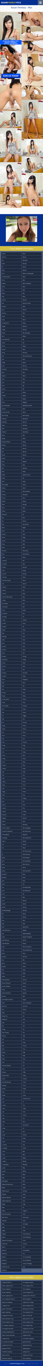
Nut (24, 607)
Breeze (4, 550)
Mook (24, 376)
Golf (3, 795)
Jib (3, 913)
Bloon (3, 511)
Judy (3, 937)
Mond (24, 362)
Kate (3, 1012)
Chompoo (5, 607)
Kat (3, 1009)
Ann (3, 336)
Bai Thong (5, 415)
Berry (3, 498)
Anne (3, 346)
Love (3, 1154)
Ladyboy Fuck (6, 1305)
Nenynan (25, 494)
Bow (3, 547)
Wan (24, 1154)
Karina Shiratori (6, 993)
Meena (4, 1250)
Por (24, 801)
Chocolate (5, 603)
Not (24, 590)
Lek (3, 1111)
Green (4, 808)
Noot (24, 587)
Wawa (24, 1158)
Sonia (24, 986)
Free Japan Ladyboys (8, 1325)
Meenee (4, 1253)
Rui (23, 884)
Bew (3, 504)
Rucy (24, 880)
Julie (3, 946)
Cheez (4, 590)
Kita (3, 1055)
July (3, 950)
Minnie (25, 310)
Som (24, 976)
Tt (23, 1102)
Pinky (24, 752)
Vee (24, 1131)
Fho (3, 739)
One (24, 636)
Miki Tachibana (27, 283)
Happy (4, 818)
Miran (24, 319)
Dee (3, 643)
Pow (24, 805)
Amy (3, 319)
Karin (3, 989)
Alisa (3, 293)
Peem (24, 712)
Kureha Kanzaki (6, 1082)
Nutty (24, 610)
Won (24, 1181)
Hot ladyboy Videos (28, 1282)
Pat (23, 686)
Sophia (24, 993)
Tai (23, 1016)
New (24, 508)
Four (3, 762)
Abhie (3, 253)
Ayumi (4, 409)
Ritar (24, 874)
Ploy (24, 765)
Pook (24, 788)
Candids (4, 564)
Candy (4, 567)
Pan (24, 669)
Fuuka (4, 765)
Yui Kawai (25, 1224)
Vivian (24, 1148)
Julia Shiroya (5, 940)
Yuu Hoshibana (27, 1260)
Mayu (3, 1237)
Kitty (3, 1059)
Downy (4, 673)
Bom (3, 531)
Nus (24, 603)
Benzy (4, 494)
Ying (24, 1204)
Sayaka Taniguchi (27, 937)
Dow (3, 669)
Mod (24, 349)
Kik (3, 1042)
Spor (24, 996)
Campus (4, 560)
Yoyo (24, 1220)
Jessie (3, 904)
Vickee (24, 1135)
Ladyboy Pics (26, 1351)
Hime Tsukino (6, 828)
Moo (24, 372)
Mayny (4, 1234)
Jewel (3, 907)
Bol (3, 524)
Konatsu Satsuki (6, 1065)
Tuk (24, 1105)
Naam (24, 392)
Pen (24, 719)
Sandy (24, 917)
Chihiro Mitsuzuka (7, 597)
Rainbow (25, 824)
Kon (3, 1062)
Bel (3, 468)
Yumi (24, 1240)
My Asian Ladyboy (7, 1358)
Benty (3, 488)
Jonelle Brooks (6, 930)
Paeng (24, 656)
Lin (3, 1125)
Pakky (24, 659)
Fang (3, 725)
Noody (24, 574)
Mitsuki (25, 329)
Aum (3, 402)
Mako (3, 1187)
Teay (24, 1042)
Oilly (24, 630)
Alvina (4, 300)
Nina (24, 534)
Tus (24, 1118)
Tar (24, 1029)
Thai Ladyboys (27, 1289)
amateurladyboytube (8, 1332)
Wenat (24, 1161)
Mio (24, 316)
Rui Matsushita (27, 887)
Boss (3, 544)
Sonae (24, 983)
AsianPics (11, 2)
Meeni (4, 1257)
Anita (3, 333)
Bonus (4, 534)
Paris (24, 682)
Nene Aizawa (26, 491)
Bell (3, 471)
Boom (4, 541)
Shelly (24, 943)
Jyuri (3, 963)
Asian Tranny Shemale (8, 1335)
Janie (3, 867)
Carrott (4, 574)
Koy (3, 1069)
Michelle (25, 260)
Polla (24, 772)
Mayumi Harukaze (7, 1240)
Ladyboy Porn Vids (7, 1315)
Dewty (4, 656)
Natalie (25, 461)
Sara (24, 920)
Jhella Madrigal (6, 910)
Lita (3, 1138)
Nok (24, 564)
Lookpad (4, 1148)
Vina (24, 1141)
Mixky (24, 336)
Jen (3, 887)
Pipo (24, 755)
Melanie (4, 1270)
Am (3, 303)
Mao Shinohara (6, 1214)
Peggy (24, 715)
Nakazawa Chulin (27, 405)
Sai (23, 894)
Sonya (24, 989)
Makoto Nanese (6, 1201)
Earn (3, 679)
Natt (24, 465)
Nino (24, 541)
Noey (24, 557)
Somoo (25, 979)
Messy (24, 257)
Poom (24, 791)
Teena (24, 1045)
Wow (24, 1184)
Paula (24, 696)
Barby (3, 445)
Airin (3, 280)
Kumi (3, 1078)
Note (24, 593)
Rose (24, 877)
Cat (3, 583)
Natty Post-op (26, 475)
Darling (4, 636)
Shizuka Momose (27, 950)
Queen (25, 818)
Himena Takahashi (7, 831)
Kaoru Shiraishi (6, 983)
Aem (3, 263)
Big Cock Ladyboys (7, 1302)
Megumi (4, 1263)
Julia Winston (5, 943)
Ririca (24, 867)
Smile (24, 963)
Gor (3, 798)
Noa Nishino (26, 554)
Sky (24, 960)
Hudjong (4, 838)
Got (3, 801)
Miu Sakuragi (26, 333)
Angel (3, 326)
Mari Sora (5, 1217)
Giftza (4, 781)
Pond (24, 778)
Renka (24, 841)
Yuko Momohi (26, 1234)
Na (23, 389)
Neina (24, 484)
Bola (3, 527)
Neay (24, 481)
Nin (24, 531)
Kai (3, 970)
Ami (3, 310)
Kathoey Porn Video (28, 1309)
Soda (24, 970)
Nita (24, 544)
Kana (3, 976)
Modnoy (25, 352)
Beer (3, 465)
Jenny (3, 897)
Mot (24, 382)
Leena (4, 1105)
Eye (3, 712)
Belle (3, 478)
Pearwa (25, 706)
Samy (24, 913)
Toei (24, 1069)
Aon (3, 372)
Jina (3, 920)
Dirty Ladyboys (27, 1358)
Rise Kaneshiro (27, 871)
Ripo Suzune (26, 864)
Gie (3, 775)
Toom (24, 1082)
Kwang (4, 1085)
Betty (3, 501)
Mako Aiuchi (5, 1191)
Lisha (3, 1135)
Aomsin (4, 369)
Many (3, 1211)
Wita (24, 1178)
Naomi (24, 448)
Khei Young (5, 1032)
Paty (24, 692)
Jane (3, 864)
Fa (2, 715)
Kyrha (3, 1088)
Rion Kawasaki (26, 861)
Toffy (24, 1072)
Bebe (3, 458)
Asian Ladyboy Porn (7, 1285)
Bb (3, 451)
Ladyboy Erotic (27, 1335)
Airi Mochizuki (6, 277)
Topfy (24, 1088)
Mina (24, 296)
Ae (3, 260)
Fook (3, 755)
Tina (24, 1059)
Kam (3, 973)
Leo (3, 1115)
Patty (24, 689)
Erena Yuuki (5, 699)
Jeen (3, 884)
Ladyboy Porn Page (28, 1302)
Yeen (24, 1197)
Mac (3, 1174)
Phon (24, 732)
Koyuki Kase (5, 1075)
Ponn (24, 781)
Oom (24, 643)
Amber (4, 306)
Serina (24, 940)
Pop (24, 795)
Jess (3, 900)
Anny (3, 352)
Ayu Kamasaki (6, 405)
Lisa (3, 1131)
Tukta (24, 1108)
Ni (23, 514)
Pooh (24, 785)
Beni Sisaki (5, 484)
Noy (24, 597)
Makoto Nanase (6, 1197)
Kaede (4, 966)
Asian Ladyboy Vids (28, 1322)
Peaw (24, 709)
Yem (24, 1201)
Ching (3, 600)
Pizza (24, 758)
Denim (4, 646)
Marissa (4, 1220)
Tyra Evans (26, 1125)
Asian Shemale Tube (8, 1318)
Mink (24, 306)
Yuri (24, 1247)
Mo (23, 343)
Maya (3, 1230)
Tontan (25, 1078)
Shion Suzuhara (27, 946)
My (23, 385)
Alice (3, 286)
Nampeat (25, 418)
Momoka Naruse (27, 356)
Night (24, 527)
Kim (3, 1049)
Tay (24, 1039)
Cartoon (4, 577)
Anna (3, 343)
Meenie (4, 1260)
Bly (3, 517)
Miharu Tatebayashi (28, 273)
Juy (3, 960)
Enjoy (3, 696)
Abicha (4, 257)
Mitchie (25, 326)
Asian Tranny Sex (27, 1315)
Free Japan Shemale (7, 1328)
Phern (24, 729)
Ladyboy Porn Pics (7, 1345)
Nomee (25, 567)
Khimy (4, 1036)
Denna (4, 649)
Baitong (4, 422)
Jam (3, 861)
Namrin (25, 422)
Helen (4, 824)
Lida (3, 1118)
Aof (3, 359)
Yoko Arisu (26, 1217)
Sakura (24, 900)
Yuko (24, 1230)
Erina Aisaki (5, 706)
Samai (24, 904)
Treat (24, 1095)
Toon (24, 1085)
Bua (3, 554)
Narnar (25, 451)
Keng (3, 1029)
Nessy (24, 501)
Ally (3, 296)
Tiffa (24, 1052)
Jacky (3, 857)
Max (3, 1224)
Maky (3, 1204)
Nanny (24, 445)
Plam (24, 762)
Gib (3, 772)
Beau (3, 455)
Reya (24, 847)
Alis (3, 290)
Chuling (4, 616)
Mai (3, 1178)
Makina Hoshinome (7, 1184)
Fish (3, 748)
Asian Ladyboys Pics (28, 1305)
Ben (3, 481)
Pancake (25, 673)
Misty (24, 323)
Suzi (24, 1012)
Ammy (4, 313)
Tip (23, 1062)
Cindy (3, 620)
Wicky (24, 1171)
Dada (3, 630)
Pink (24, 748)
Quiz (24, 821)
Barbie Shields (6, 442)
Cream (4, 623)
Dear (3, 640)
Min (24, 293)
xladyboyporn (26, 1348)
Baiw (3, 425)
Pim (24, 739)
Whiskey (25, 1164)
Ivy (3, 847)
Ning (24, 537)
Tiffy (24, 1055)
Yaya (24, 1194)
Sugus (24, 999)
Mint (24, 313)
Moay (24, 346)
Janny (3, 871)
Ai (2, 267)
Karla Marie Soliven (7, 999)
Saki (24, 897)
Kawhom (4, 1019)
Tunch (24, 1115)
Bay (3, 448)
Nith (24, 547)
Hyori (3, 841)
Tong (24, 1075)
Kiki (3, 1045)
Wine (24, 1174)
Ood (24, 640)
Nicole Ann (26, 524)
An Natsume (5, 323)
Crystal (4, 626)
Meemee (4, 1244)
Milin (24, 286)
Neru (24, 498)
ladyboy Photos (6, 1348)
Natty (24, 471)
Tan (24, 1022)
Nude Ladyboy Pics (7, 1295)
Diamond (4, 659)
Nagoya (25, 402)
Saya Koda (25, 927)
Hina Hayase (5, 834)
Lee (3, 1102)
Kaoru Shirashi (6, 986)
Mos (24, 379)
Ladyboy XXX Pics (7, 1282)
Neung (24, 504)
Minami (25, 300)
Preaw (24, 811)
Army (3, 389)
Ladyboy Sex (5, 1338)
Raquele (25, 834)
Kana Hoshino (6, 979)
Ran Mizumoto (27, 831)
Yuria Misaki (26, 1250)
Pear (24, 702)
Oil (23, 626)
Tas (24, 1032)
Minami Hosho (27, 303)
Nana (24, 438)
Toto (24, 1092)
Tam (24, 1019)
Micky (24, 267)
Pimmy (25, 742)
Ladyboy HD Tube (28, 1355)
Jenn (3, 894)
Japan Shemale (27, 1342)
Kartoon (4, 1006)
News (24, 511)
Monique (25, 369)
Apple (3, 376)
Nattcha (25, 468)
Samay (24, 907)
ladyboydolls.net (27, 1345)
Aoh (3, 366)
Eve (3, 709)
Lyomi (4, 1171)
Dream (4, 676)
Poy (24, 808)
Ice (3, 844)
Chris (3, 610)
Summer (25, 1006)
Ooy (24, 646)
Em (3, 689)
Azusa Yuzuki (5, 412)
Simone (25, 956)
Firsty (3, 745)
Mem (24, 253)
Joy (3, 933)
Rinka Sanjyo (26, 857)
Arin (3, 379)
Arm (3, 385)
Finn (3, 742)
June (3, 953)
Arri (3, 392)
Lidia (3, 1121)
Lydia (3, 1168)
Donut (4, 666)
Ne (23, 478)
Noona (24, 583)
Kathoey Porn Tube (28, 1318)
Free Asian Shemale (7, 1342)
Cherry (4, 593)
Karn (3, 1003)
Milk (24, 290)
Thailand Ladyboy (7, 1351)
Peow (24, 725)
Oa (23, 616)
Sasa (24, 923)
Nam (24, 409)
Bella (3, 475)
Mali (3, 1207)
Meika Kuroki (5, 1267)
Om (24, 633)
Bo (3, 521)
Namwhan (25, 432)
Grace (4, 805)
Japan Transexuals (7, 1309)
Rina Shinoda (26, 854)
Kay (3, 1022)
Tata (24, 1036)
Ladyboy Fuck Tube (28, 1328)
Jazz (3, 880)
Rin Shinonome (27, 851)
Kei (3, 1026)
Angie (3, 329)
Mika (24, 277)
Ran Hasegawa (27, 828)
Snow (24, 966)
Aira (3, 273)
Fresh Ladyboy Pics (28, 1292)
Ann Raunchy (5, 339)
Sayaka (24, 930)
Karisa (4, 996)
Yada (24, 1187)
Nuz (24, 613)
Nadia (24, 395)
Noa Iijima (25, 550)
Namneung (26, 415)
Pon (24, 775)
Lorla (3, 1151)
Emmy (4, 692)
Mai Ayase (5, 1181)
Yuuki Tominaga (27, 1263)
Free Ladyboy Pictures (8, 1299)
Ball (3, 428)
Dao (3, 633)
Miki (24, 280)
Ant (3, 356)
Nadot (24, 399)
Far (3, 732)
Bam (3, 435)
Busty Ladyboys (6, 1289)
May (3, 1227)
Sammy (25, 910)
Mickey (25, 263)
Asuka (3, 395)
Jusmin (4, 956)
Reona (24, 844)
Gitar (3, 785)
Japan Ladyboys (6, 1312)
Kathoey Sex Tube (28, 1332)
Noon (24, 580)
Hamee (4, 814)
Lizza (3, 1141)
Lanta (3, 1095)
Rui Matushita (26, 890)
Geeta (4, 768)
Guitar (4, 811)
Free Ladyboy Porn (28, 1312)
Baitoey (4, 418)
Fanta (3, 729)
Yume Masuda (27, 1237)
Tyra (24, 1121)
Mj (23, 339)
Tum (24, 1111)
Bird (3, 508)
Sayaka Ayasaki (27, 933)
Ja (2, 854)
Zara (24, 1267)
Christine (4, 613)
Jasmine (4, 874)
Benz (3, 491)
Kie (3, 1039)
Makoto (4, 1194)
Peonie (25, 722)
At (2, 399)
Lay (3, 1098)
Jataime (4, 877)
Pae (24, 653)
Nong (24, 570)
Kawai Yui (5, 1016)
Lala (3, 1092)
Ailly (3, 270)
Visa (24, 1145)
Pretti (24, 814)
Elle (3, 686)
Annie (3, 349)
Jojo (3, 923)
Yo (23, 1207)
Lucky (3, 1158)
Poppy (24, 798)
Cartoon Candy (6, 580)
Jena (3, 890)
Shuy (24, 953)
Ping (24, 745)
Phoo (24, 735)
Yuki (24, 1227)
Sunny (24, 1009)
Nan (24, 435)
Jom (3, 927)
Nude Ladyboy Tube (7, 1322)
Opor (24, 649)
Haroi (3, 821)
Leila (3, 1108)
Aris (3, 382)
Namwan (25, 428)
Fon (3, 752)
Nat (24, 458)
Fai (3, 722)
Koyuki (4, 1072)
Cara (3, 570)
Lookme (4, 1145)
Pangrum (25, 679)
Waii (24, 1151)
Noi (24, 560)
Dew (3, 653)
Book (3, 537)
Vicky (24, 1138)
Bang (3, 438)
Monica (25, 366)
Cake (3, 557)
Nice (24, 517)
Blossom (4, 514)
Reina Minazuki (27, 838)
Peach (24, 699)
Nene (24, 488)
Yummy (25, 1244)
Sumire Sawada (27, 1003)
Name (24, 412)
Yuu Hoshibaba (27, 1257)
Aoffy (3, 362)
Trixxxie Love (26, 1098)
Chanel (4, 587)
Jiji (2, 917)
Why (24, 1168)
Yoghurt (25, 1211)
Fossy (3, 758)
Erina (3, 702)
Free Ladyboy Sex (28, 1325)
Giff (3, 778)
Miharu (25, 270)
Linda (3, 1128)
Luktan (4, 1161)
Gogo (3, 791)
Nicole (24, 521)
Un (23, 1128)
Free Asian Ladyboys (28, 1338)
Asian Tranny (5, 1355)
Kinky (3, 1052)
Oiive (24, 623)
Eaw (3, 682)
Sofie (24, 973)
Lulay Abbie (5, 1164)
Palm (24, 663)
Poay (24, 768)
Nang (24, 442)
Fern (3, 735)
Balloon (4, 432)
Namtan (25, 425)
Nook (24, 577)
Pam (24, 666)
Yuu (24, 1253)
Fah (3, 719)
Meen (3, 1247)
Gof (3, 788)
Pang (24, 676)
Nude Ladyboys (6, 1292)
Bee (3, 461)
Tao (24, 1026)
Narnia (24, 455)
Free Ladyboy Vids (28, 1285)
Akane (4, 283)
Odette (25, 620)
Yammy (25, 1191)
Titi (23, 1065)
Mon (24, 359)
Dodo (3, 663)
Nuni (24, 600)
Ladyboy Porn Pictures (29, 1295)
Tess (24, 1049)
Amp (3, 316)
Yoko (24, 1214)
